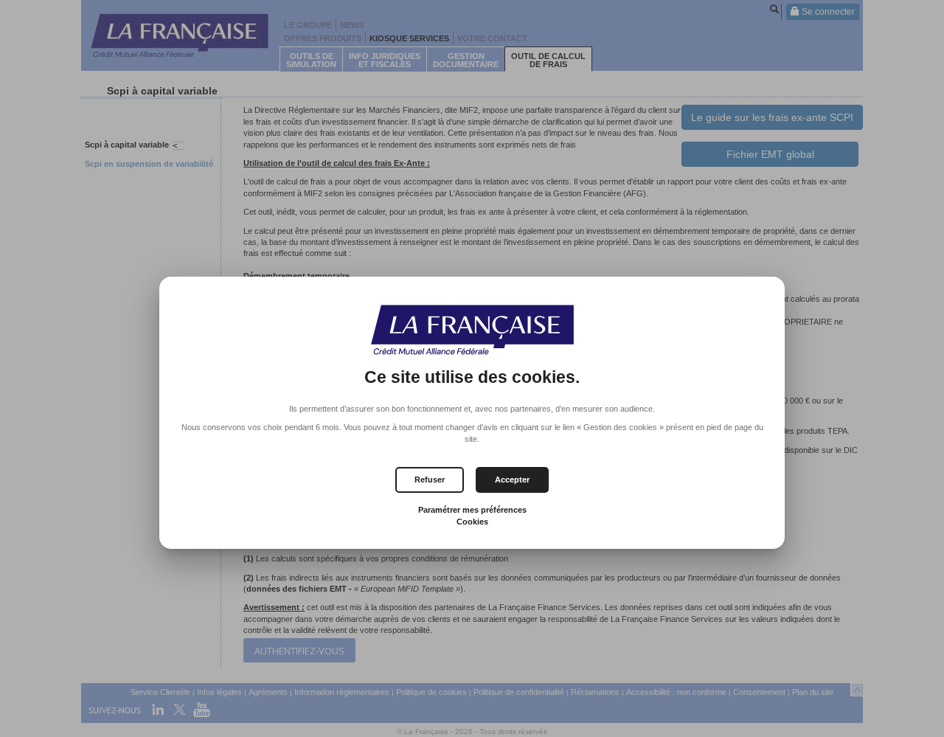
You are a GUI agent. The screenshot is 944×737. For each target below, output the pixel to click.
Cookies (472, 521)
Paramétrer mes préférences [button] (472, 509)
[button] (512, 480)
